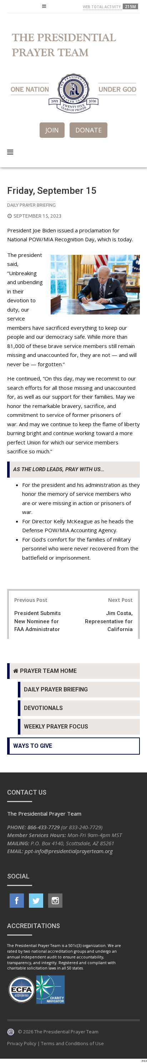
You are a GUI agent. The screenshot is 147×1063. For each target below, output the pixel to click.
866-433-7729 (43, 827)
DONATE (88, 130)
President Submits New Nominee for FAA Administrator (37, 621)
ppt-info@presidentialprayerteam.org (69, 851)
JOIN (52, 130)
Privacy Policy (21, 1043)
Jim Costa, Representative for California (109, 621)
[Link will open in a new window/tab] (17, 900)
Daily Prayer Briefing (31, 204)
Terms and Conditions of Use (72, 1043)
